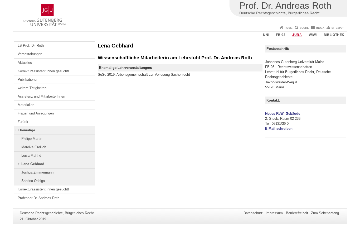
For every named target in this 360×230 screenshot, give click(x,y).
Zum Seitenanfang (325, 213)
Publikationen (28, 80)
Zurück (23, 122)
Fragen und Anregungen (36, 113)
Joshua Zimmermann (37, 172)
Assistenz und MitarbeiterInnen (41, 96)
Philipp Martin (31, 139)
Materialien (26, 105)
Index (320, 27)
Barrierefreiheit (297, 213)
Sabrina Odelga (33, 181)
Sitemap (337, 27)
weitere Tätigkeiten (32, 88)
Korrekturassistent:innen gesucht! (43, 71)
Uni (266, 35)
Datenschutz (253, 213)
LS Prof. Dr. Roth (31, 45)
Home (289, 27)
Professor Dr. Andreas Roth (38, 198)
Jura (297, 35)
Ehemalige (26, 130)
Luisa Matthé (31, 155)
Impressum (274, 213)
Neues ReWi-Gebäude (282, 114)
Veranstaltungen (30, 54)
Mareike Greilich (33, 147)
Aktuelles (25, 63)
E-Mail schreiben (279, 129)
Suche (304, 27)
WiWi (313, 35)
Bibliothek (334, 35)
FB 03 (280, 35)
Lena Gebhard (32, 164)
